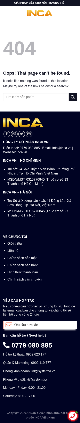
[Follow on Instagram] (14, 134)
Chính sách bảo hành (23, 265)
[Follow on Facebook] (6, 134)
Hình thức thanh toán (22, 272)
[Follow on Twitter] (21, 134)
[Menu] (5, 13)
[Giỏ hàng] (74, 13)
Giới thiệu (14, 243)
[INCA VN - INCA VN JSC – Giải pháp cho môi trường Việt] (40, 13)
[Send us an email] (29, 134)
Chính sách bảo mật (22, 258)
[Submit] (73, 97)
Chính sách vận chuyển (24, 279)
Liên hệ (12, 250)
